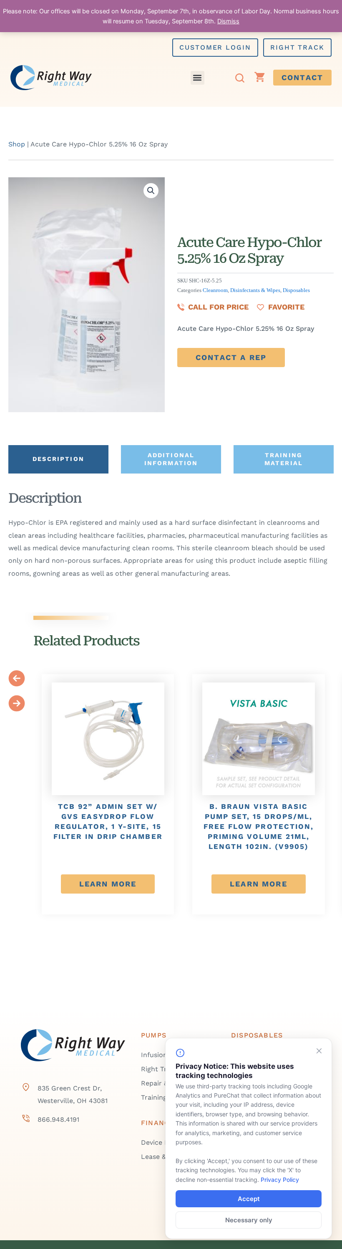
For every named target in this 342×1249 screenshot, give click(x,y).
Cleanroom (215, 290)
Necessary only (248, 1220)
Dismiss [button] (228, 21)
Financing (162, 1123)
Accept (249, 1199)
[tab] (58, 459)
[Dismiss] (319, 1051)
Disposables (296, 290)
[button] (197, 78)
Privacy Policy (280, 1179)
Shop (16, 144)
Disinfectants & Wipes (255, 290)
